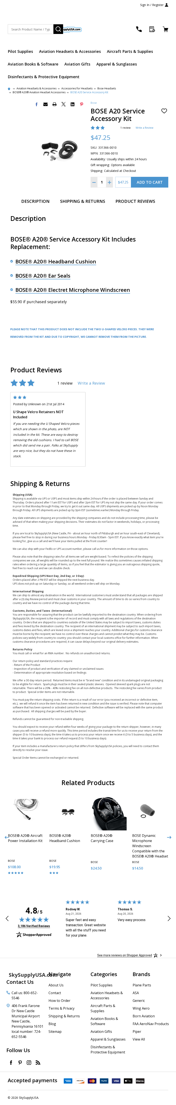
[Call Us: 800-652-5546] (139, 29)
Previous (7, 837)
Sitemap (55, 1031)
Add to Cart (150, 182)
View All (139, 1039)
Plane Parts (142, 985)
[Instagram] (28, 1062)
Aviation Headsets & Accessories (70, 51)
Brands (141, 974)
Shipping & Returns (82, 201)
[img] (34, 919)
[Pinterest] (81, 104)
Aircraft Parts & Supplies (130, 51)
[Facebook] (36, 104)
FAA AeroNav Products (151, 1023)
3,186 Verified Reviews (34, 926)
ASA (136, 992)
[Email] (45, 104)
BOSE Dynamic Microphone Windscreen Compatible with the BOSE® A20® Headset (150, 846)
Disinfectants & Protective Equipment (43, 76)
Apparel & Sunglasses (116, 64)
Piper (137, 1031)
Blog (52, 1023)
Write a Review (144, 128)
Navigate (60, 974)
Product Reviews (135, 201)
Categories (104, 974)
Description (35, 201)
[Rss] (37, 1062)
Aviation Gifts (77, 64)
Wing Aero (141, 1008)
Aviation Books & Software (33, 64)
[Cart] (165, 29)
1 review (125, 128)
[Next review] (169, 919)
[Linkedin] (72, 104)
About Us (56, 985)
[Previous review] (7, 919)
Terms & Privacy (61, 1008)
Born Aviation (144, 1016)
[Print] (54, 104)
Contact (55, 992)
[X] (63, 104)
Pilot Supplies (20, 51)
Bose (94, 103)
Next (169, 837)
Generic (139, 1000)
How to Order (59, 1000)
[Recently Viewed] (152, 29)
